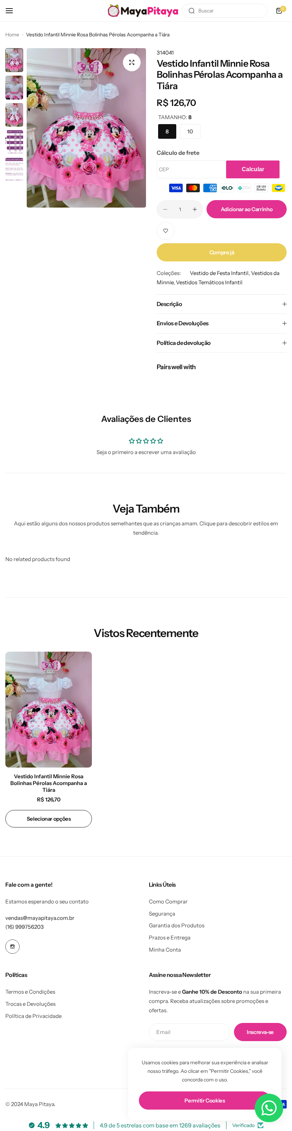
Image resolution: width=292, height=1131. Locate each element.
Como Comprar (168, 901)
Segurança (162, 913)
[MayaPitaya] (143, 10)
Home (12, 34)
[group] (86, 128)
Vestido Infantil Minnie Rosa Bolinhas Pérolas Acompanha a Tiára (48, 783)
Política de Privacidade (33, 1016)
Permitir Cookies (204, 1100)
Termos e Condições (30, 991)
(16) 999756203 (24, 926)
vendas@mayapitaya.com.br (39, 918)
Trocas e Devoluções (30, 1003)
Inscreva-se (260, 1032)
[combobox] (224, 11)
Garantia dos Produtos (176, 925)
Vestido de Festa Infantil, (220, 273)
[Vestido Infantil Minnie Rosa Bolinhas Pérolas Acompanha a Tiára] (48, 710)
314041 (165, 52)
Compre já (221, 252)
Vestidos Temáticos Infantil (209, 282)
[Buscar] (191, 11)
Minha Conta (165, 949)
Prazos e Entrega (170, 937)
